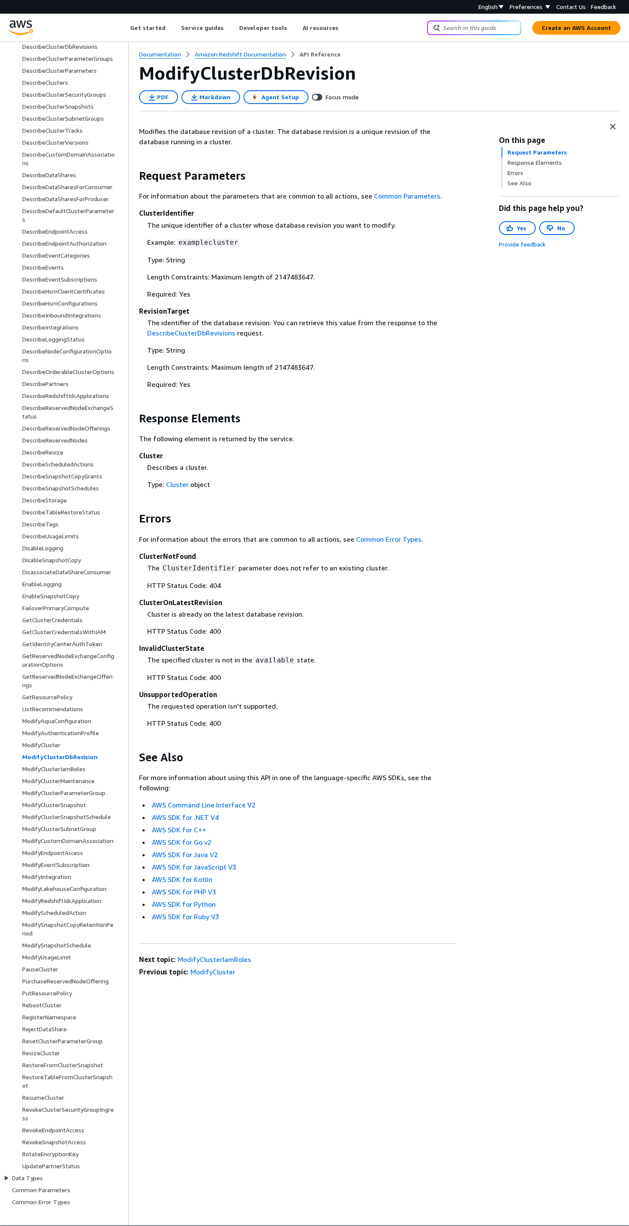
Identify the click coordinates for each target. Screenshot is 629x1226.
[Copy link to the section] (132, 176)
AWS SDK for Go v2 (181, 842)
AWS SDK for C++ (179, 829)
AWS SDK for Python (184, 904)
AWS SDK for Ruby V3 (185, 916)
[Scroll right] (345, 28)
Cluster (177, 484)
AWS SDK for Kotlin (182, 879)
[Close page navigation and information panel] (613, 127)
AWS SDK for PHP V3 (184, 892)
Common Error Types (388, 539)
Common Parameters (407, 196)
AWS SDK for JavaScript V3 (194, 867)
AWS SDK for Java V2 (185, 854)
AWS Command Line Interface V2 (203, 805)
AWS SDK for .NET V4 (185, 817)
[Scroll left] (124, 28)
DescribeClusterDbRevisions (191, 333)
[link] (320, 54)
